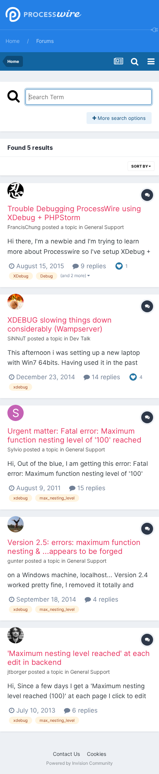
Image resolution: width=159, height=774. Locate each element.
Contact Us (66, 754)
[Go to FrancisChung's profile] (15, 190)
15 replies (90, 488)
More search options (121, 118)
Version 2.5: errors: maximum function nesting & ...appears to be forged (74, 547)
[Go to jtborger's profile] (15, 635)
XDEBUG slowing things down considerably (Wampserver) (59, 324)
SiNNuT (16, 338)
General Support (104, 227)
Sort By (140, 166)
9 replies (92, 266)
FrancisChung (24, 227)
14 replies (105, 377)
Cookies (96, 754)
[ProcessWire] (43, 15)
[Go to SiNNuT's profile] (15, 302)
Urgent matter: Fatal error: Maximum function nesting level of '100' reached (74, 435)
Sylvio (14, 449)
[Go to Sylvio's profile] (15, 413)
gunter (15, 561)
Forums (45, 41)
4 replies (104, 599)
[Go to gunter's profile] (15, 524)
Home (13, 41)
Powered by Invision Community (79, 763)
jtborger (17, 672)
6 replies (84, 710)
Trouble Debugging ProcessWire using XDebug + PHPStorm (74, 213)
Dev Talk (80, 338)
